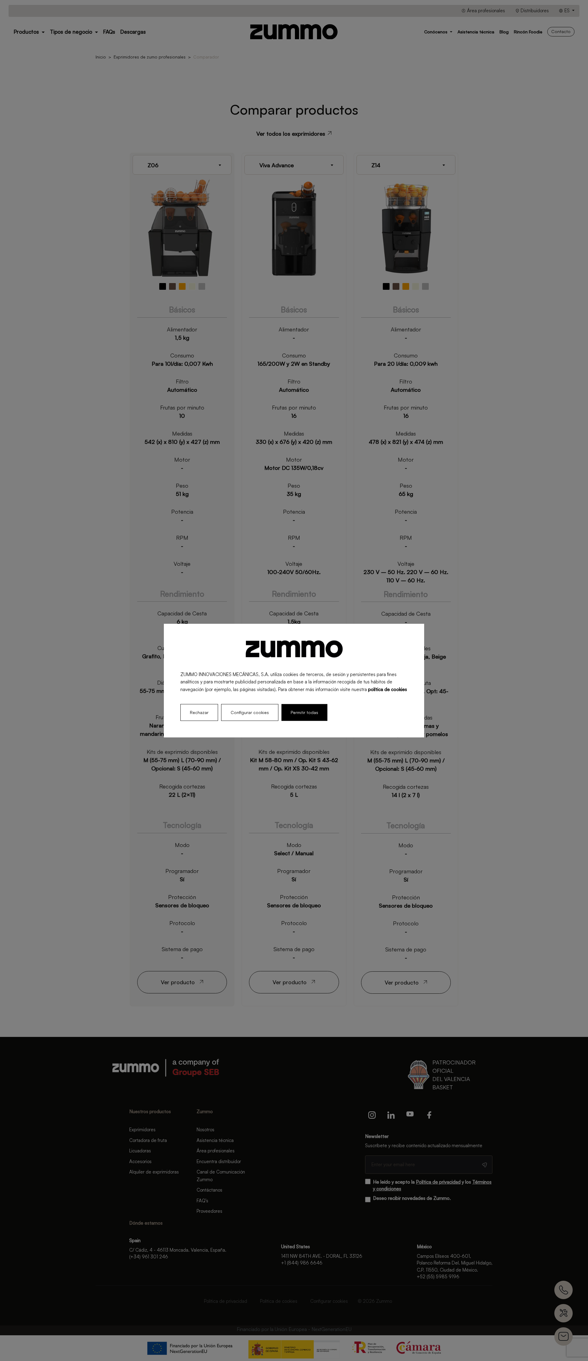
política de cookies (387, 689)
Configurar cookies (250, 712)
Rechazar (199, 712)
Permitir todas (304, 712)
